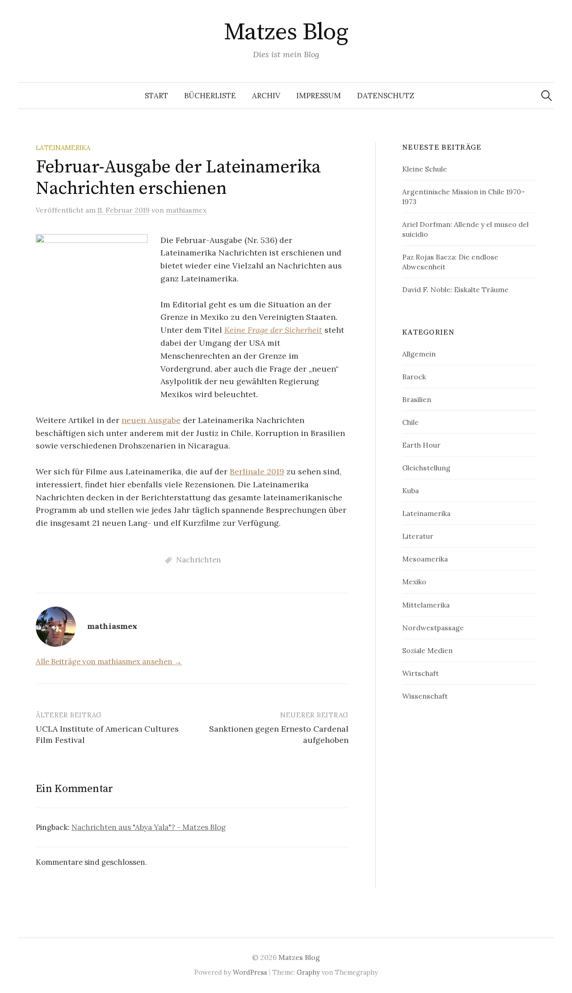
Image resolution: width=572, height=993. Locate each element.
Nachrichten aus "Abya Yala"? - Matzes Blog (149, 827)
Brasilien (416, 399)
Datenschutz (385, 96)
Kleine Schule (424, 168)
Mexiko (414, 581)
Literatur (417, 536)
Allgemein (419, 353)
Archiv (266, 96)
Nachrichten (198, 560)
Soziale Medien (427, 650)
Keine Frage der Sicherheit (273, 330)
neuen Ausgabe (151, 420)
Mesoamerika (425, 558)
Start (156, 96)
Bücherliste (210, 96)
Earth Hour (421, 444)
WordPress (250, 972)
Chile (410, 422)
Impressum (318, 96)
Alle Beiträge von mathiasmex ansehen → (109, 661)
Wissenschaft (425, 695)
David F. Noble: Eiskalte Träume (455, 289)
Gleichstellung (426, 467)
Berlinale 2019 (257, 471)
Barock (414, 376)
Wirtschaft (420, 673)
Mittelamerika (426, 604)
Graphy (308, 972)
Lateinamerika (63, 147)
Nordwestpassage (433, 627)
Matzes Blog (286, 32)
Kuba (410, 490)
